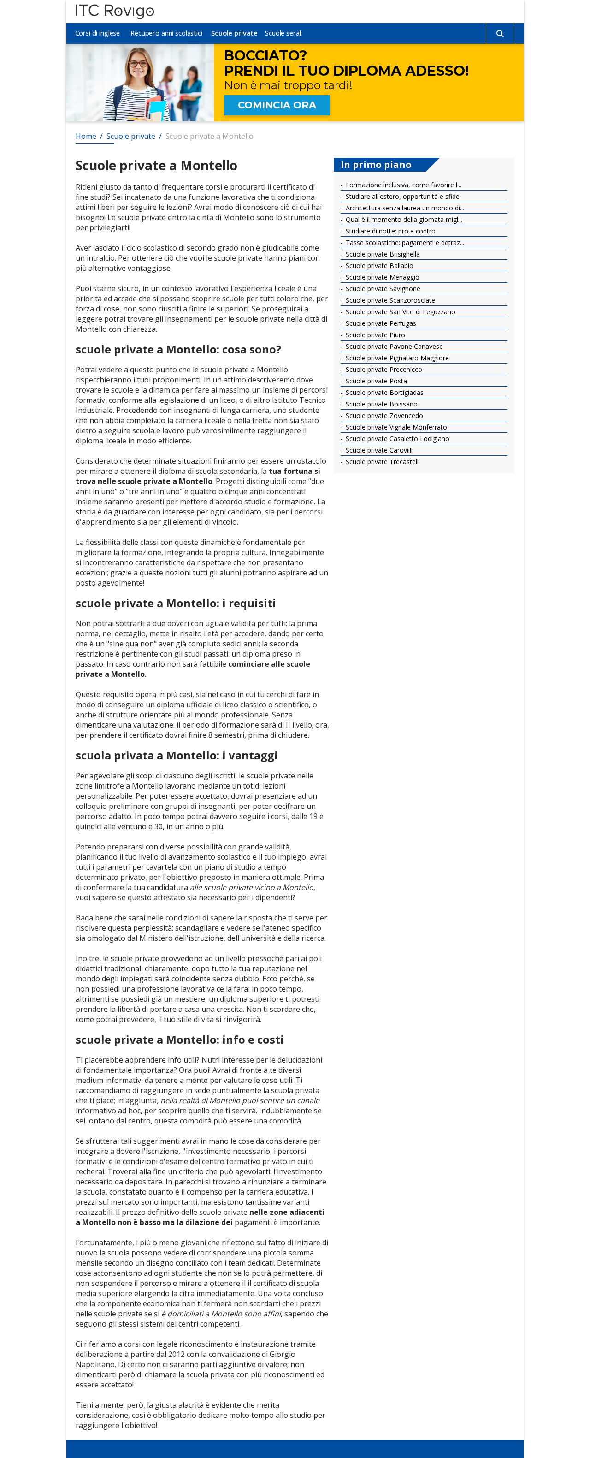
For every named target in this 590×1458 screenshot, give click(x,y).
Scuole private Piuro (374, 334)
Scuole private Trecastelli (382, 461)
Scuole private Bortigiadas (384, 392)
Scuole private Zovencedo (383, 415)
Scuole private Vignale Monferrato (395, 427)
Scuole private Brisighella (382, 254)
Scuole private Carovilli (378, 450)
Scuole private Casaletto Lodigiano (396, 438)
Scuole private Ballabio (378, 265)
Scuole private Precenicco (383, 369)
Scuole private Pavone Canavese (393, 346)
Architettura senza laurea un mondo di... (404, 207)
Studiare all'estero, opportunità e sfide (402, 196)
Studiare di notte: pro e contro (390, 231)
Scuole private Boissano (381, 404)
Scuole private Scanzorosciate (389, 300)
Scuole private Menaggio (381, 277)
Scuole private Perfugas (380, 323)
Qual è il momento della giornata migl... (403, 219)
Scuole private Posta (375, 380)
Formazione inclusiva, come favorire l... (402, 184)
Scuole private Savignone (382, 288)
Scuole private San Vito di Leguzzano (399, 311)
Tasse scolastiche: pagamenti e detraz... (404, 242)
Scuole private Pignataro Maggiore (396, 357)
